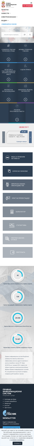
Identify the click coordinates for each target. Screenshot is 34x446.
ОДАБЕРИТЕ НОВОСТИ (11, 428)
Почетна (5, 10)
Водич (4, 21)
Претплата (8, 407)
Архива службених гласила (25, 50)
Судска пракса (25, 69)
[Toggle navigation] (31, 2)
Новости (5, 13)
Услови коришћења (11, 401)
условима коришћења (17, 440)
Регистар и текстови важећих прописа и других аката (8, 72)
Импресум (8, 403)
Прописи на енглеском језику (8, 90)
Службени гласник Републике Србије (8, 50)
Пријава (28, 6)
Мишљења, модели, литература (25, 90)
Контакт (7, 405)
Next (30, 137)
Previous (3, 137)
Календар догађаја (10, 399)
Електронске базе (8, 17)
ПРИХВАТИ (17, 443)
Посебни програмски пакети (17, 110)
